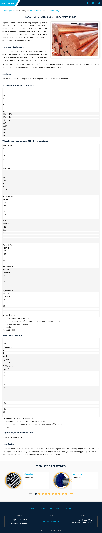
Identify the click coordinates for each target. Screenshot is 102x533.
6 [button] (53, 494)
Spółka (42, 508)
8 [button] (59, 494)
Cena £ (31, 508)
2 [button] (39, 494)
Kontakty (69, 508)
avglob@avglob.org (51, 521)
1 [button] (36, 494)
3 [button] (43, 494)
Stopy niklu (28, 474)
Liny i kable (77, 474)
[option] (26, 480)
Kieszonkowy (55, 508)
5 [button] (49, 494)
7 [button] (56, 494)
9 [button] (63, 494)
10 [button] (66, 494)
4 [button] (46, 494)
